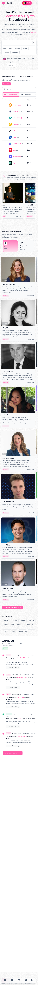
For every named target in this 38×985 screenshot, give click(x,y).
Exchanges (15, 52)
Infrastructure (29, 624)
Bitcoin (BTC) (17, 105)
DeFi (10, 48)
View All (5, 84)
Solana (13, 631)
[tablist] (19, 94)
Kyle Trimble (21, 658)
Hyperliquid (16, 163)
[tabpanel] (19, 132)
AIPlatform (22, 628)
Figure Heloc (17, 156)
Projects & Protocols (18, 714)
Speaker (23, 620)
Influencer (31, 628)
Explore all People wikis (11, 607)
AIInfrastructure (22, 631)
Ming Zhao (20, 697)
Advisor (6, 624)
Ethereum (6, 52)
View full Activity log (11, 753)
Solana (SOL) (17, 143)
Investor (19, 624)
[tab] (10, 94)
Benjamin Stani (22, 677)
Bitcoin (25, 48)
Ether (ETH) (16, 111)
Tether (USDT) (17, 118)
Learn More (11, 64)
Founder (6, 620)
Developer (31, 620)
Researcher (7, 628)
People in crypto (16, 655)
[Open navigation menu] (35, 3)
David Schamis (22, 736)
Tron (14, 150)
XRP (14, 131)
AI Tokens (17, 48)
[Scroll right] (33, 200)
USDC (14, 137)
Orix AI (20, 719)
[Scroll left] (4, 200)
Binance (15, 124)
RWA (15, 628)
